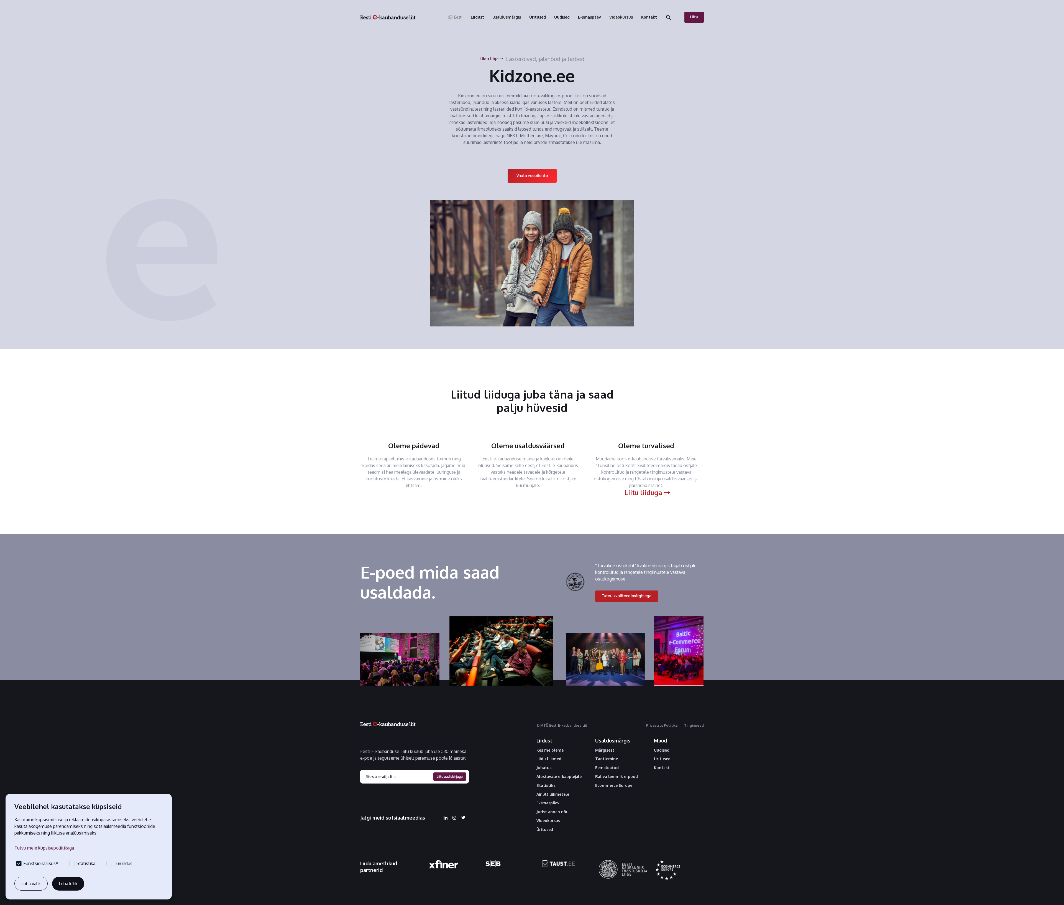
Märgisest (604, 750)
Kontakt (662, 767)
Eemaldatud (607, 767)
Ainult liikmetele (552, 794)
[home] (388, 17)
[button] (455, 17)
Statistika (546, 785)
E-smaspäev (547, 803)
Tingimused (694, 725)
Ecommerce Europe (613, 785)
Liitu (694, 16)
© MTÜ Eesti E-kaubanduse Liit (561, 725)
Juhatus (543, 767)
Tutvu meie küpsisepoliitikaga (44, 848)
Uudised (661, 750)
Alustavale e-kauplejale (559, 776)
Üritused (544, 829)
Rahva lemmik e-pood (616, 776)
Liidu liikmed (548, 759)
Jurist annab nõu (552, 812)
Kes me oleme (550, 750)
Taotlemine (606, 759)
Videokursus (548, 820)
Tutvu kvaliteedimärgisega (626, 595)
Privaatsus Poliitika (661, 725)
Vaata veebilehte (532, 175)
